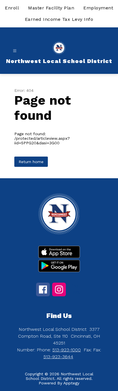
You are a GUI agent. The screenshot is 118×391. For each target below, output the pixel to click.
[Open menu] (14, 51)
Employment (98, 8)
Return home (31, 161)
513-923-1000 (66, 349)
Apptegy (71, 383)
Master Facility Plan (51, 8)
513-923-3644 (58, 356)
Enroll (12, 8)
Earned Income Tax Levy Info (59, 19)
